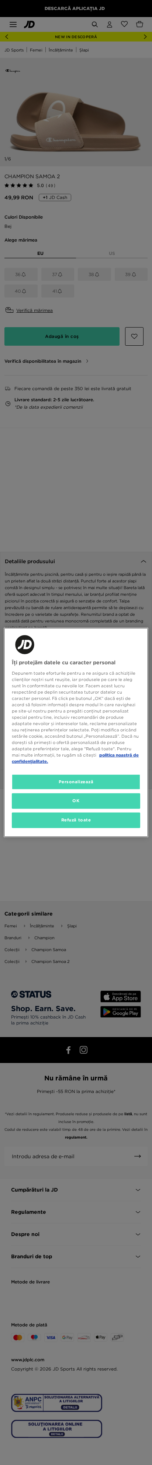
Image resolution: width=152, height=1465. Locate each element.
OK (75, 800)
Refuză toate (76, 820)
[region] (76, 732)
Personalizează (76, 781)
